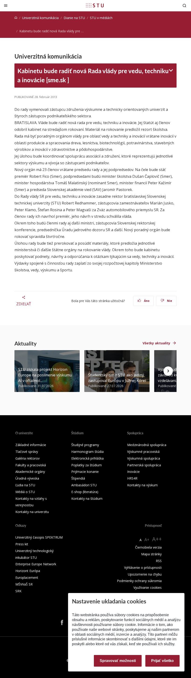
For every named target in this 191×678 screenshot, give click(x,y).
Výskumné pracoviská (143, 451)
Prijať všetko (162, 661)
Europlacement (26, 577)
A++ (157, 539)
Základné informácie (30, 445)
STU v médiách (101, 18)
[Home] (15, 18)
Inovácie (133, 471)
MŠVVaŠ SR (24, 584)
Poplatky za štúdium (86, 465)
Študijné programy (85, 445)
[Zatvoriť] (5, 5)
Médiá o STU (25, 492)
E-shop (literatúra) (84, 492)
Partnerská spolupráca (144, 465)
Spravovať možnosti (118, 661)
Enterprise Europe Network (35, 564)
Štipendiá (78, 478)
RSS (159, 561)
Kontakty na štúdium (86, 498)
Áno (146, 301)
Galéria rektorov (27, 458)
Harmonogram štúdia (87, 451)
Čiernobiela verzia (148, 547)
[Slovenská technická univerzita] (95, 5)
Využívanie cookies (147, 587)
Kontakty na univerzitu (32, 512)
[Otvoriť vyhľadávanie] (184, 5)
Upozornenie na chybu (145, 574)
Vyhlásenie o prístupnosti (143, 567)
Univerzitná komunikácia (40, 18)
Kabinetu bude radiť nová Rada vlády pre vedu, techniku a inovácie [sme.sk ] (93, 75)
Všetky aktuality (156, 343)
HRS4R (132, 478)
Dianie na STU (74, 18)
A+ (146, 539)
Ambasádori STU (84, 485)
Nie (169, 301)
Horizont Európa (27, 571)
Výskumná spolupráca (143, 458)
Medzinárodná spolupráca (146, 445)
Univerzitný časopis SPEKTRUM (39, 537)
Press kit (21, 544)
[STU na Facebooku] (62, 622)
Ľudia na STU (25, 485)
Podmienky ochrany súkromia (139, 581)
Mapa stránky (151, 554)
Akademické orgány (30, 471)
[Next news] (168, 371)
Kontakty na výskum (142, 485)
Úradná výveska (27, 478)
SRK (18, 591)
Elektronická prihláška (87, 458)
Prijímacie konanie (85, 471)
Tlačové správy (26, 451)
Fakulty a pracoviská (30, 465)
